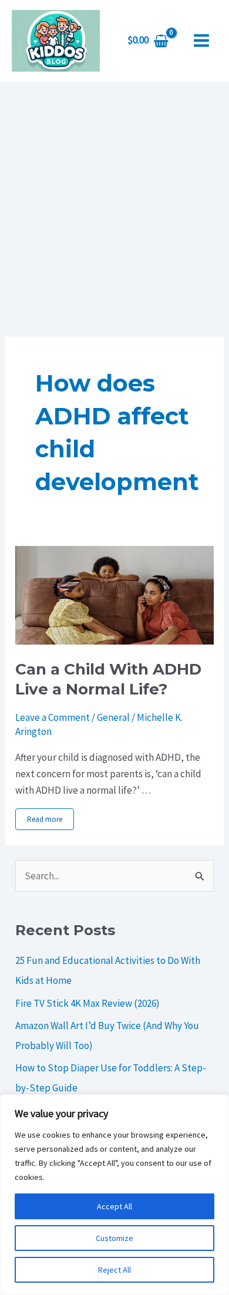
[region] (114, 1194)
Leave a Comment (52, 717)
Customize (114, 1238)
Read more (44, 819)
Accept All (114, 1206)
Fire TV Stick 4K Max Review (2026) (87, 1003)
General (113, 717)
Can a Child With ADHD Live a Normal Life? (108, 679)
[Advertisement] (114, 201)
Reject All (114, 1269)
